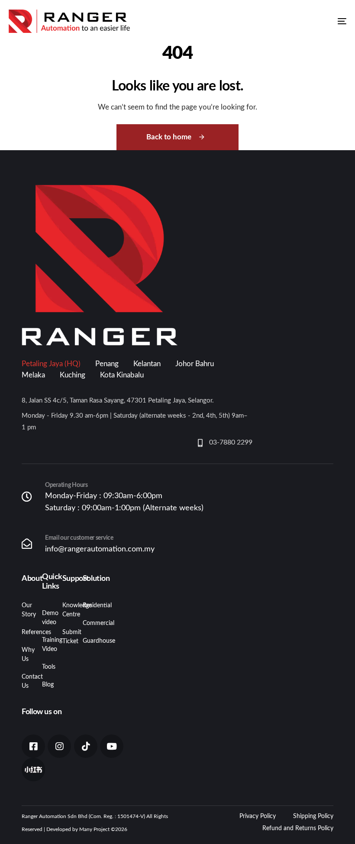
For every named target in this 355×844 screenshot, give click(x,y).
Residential (86, 605)
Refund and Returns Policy (297, 828)
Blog (45, 685)
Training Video (45, 644)
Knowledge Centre (66, 610)
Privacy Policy (257, 816)
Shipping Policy (313, 816)
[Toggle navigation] (290, 21)
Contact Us (25, 681)
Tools (45, 667)
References (25, 632)
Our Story (25, 610)
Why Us (25, 654)
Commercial (86, 623)
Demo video (45, 617)
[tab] (51, 364)
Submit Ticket (66, 636)
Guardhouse (86, 641)
